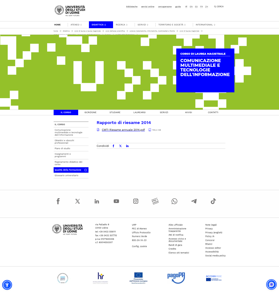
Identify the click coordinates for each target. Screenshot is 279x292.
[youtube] (116, 204)
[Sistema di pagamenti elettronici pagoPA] (176, 278)
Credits (172, 248)
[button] (7, 285)
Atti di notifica (176, 234)
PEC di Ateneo (139, 228)
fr (201, 6)
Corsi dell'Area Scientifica (115, 31)
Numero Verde (139, 236)
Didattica (97, 24)
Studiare (115, 112)
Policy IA (209, 236)
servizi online (147, 6)
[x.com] (77, 204)
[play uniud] (155, 204)
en (191, 6)
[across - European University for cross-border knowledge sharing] (214, 278)
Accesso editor (213, 248)
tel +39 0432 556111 (105, 231)
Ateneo (75, 24)
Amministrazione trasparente (177, 229)
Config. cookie (139, 246)
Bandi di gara (175, 245)
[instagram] (135, 204)
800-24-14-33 (139, 240)
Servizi (142, 24)
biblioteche (131, 6)
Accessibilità (212, 251)
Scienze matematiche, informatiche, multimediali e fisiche (152, 31)
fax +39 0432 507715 (106, 235)
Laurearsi (139, 112)
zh (206, 6)
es (196, 6)
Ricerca (120, 24)
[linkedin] (96, 204)
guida (178, 6)
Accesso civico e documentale (177, 239)
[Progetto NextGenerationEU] (138, 278)
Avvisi (188, 112)
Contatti (213, 112)
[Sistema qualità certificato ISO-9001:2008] (63, 278)
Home (57, 24)
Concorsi (209, 240)
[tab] (66, 112)
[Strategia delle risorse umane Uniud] (100, 278)
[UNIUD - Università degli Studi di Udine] (70, 10)
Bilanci (208, 244)
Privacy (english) (213, 232)
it (186, 6)
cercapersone (165, 6)
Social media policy (215, 255)
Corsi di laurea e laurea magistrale (87, 31)
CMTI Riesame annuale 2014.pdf (123, 129)
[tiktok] (213, 204)
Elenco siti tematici (179, 252)
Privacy (209, 228)
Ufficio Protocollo (141, 232)
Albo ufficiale (176, 224)
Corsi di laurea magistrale (189, 31)
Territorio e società (170, 24)
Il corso (66, 112)
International (204, 24)
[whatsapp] (174, 204)
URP (134, 224)
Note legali (211, 224)
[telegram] (193, 204)
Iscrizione (90, 112)
